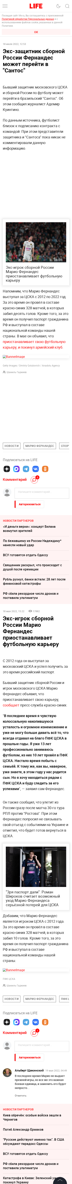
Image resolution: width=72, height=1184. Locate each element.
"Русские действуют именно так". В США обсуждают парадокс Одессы (33, 1141)
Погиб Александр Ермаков (23, 1129)
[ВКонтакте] (36, 469)
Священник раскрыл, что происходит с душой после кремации (32, 567)
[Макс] (16, 469)
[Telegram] (26, 469)
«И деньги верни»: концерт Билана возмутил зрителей (29, 528)
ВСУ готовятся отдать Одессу (25, 555)
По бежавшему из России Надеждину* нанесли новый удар (32, 543)
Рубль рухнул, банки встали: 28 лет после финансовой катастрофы (34, 581)
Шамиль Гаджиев (17, 372)
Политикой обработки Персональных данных (28, 18)
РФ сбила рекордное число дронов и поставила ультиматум (30, 595)
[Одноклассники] (45, 469)
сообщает (11, 705)
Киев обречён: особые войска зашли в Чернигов (32, 1117)
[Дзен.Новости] (7, 469)
